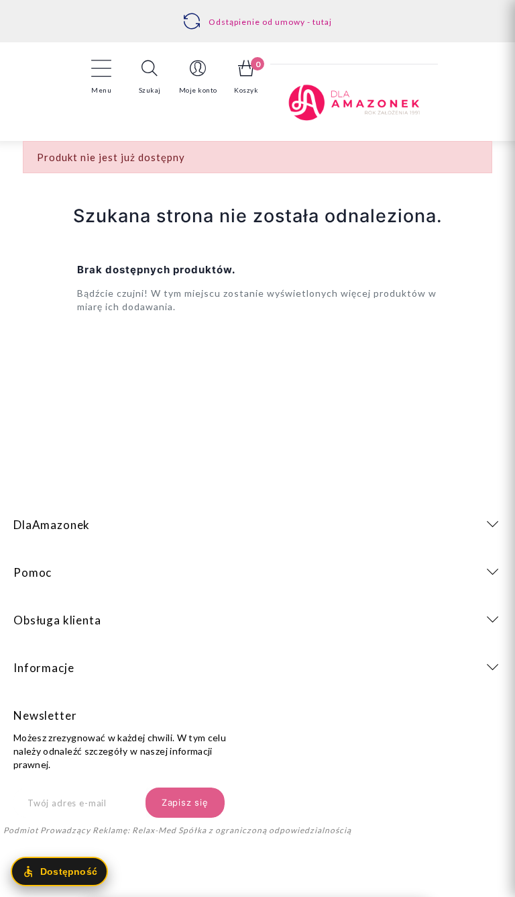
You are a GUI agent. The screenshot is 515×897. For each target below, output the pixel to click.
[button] (149, 76)
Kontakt (261, 14)
